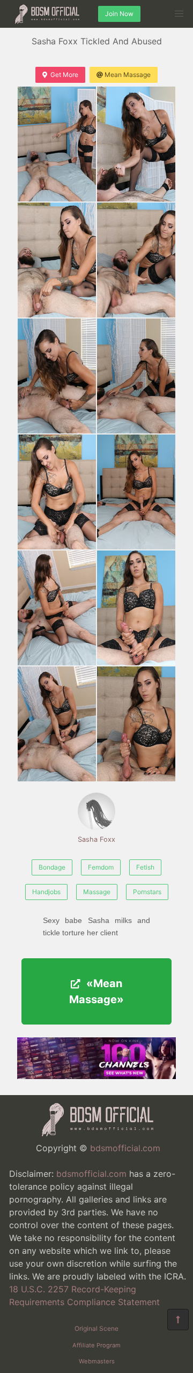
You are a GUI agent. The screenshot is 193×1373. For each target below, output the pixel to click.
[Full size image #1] (136, 144)
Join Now (119, 14)
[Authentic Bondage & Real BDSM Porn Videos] (96, 1076)
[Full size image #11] (136, 723)
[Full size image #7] (136, 492)
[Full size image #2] (57, 260)
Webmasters (97, 1361)
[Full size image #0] (57, 144)
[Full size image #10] (57, 723)
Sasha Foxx (96, 839)
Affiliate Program (96, 1345)
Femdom (101, 867)
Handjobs (46, 892)
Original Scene (96, 1328)
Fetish (145, 867)
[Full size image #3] (136, 260)
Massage (96, 892)
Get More (64, 75)
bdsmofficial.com (125, 1148)
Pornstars (147, 892)
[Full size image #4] (57, 376)
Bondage (52, 867)
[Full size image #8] (57, 607)
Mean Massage (128, 75)
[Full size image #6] (57, 492)
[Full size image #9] (136, 607)
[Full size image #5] (136, 376)
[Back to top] (178, 1319)
